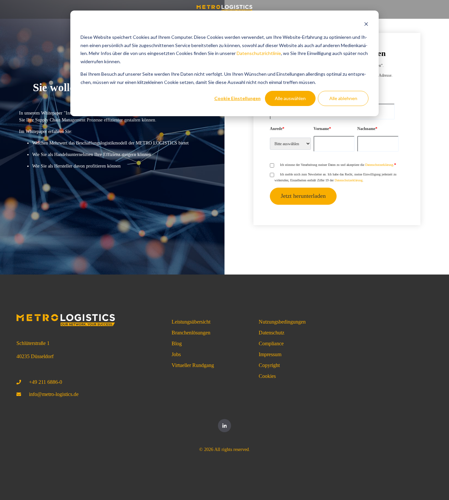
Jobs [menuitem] (176, 354)
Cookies (267, 376)
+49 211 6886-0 (45, 382)
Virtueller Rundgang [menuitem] (193, 365)
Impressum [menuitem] (270, 354)
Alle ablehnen (343, 98)
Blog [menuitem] (177, 343)
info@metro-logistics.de (54, 394)
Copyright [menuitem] (269, 365)
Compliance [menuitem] (271, 343)
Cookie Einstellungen (237, 98)
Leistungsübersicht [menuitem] (191, 322)
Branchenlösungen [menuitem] (191, 332)
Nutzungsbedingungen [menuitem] (282, 322)
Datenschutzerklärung (379, 165)
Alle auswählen (290, 98)
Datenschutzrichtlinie (259, 53)
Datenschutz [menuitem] (271, 332)
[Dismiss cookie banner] (366, 25)
